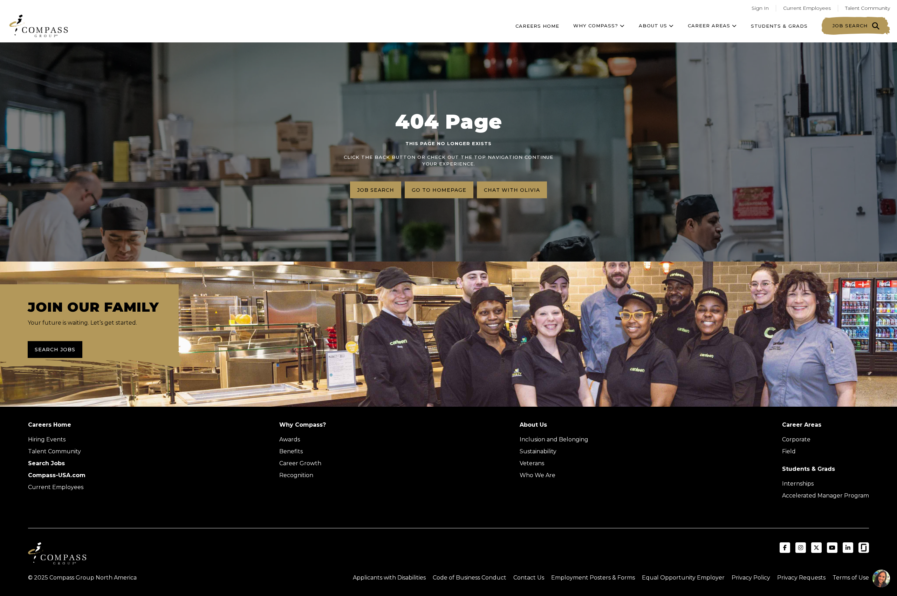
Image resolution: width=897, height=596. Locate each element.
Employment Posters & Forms (593, 577)
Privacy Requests (801, 577)
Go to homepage (439, 190)
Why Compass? (596, 25)
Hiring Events (47, 439)
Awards (289, 439)
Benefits (291, 451)
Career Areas (710, 25)
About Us (533, 424)
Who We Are (537, 475)
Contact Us (528, 577)
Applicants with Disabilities (389, 577)
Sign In (760, 8)
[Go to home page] (38, 26)
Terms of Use (851, 577)
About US (654, 25)
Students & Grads (779, 26)
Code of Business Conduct (469, 577)
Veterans (532, 463)
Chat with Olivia (512, 190)
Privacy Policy (751, 577)
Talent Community (867, 8)
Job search (375, 190)
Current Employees (807, 8)
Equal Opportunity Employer (683, 577)
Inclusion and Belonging (554, 439)
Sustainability (538, 451)
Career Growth (300, 463)
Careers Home (537, 26)
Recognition (296, 475)
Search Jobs (55, 349)
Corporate (796, 439)
